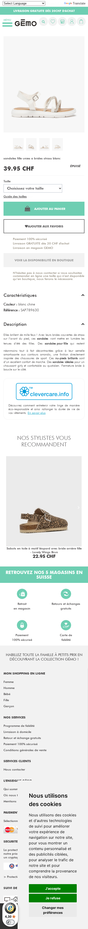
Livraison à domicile (17, 732)
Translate (79, 3)
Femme (9, 682)
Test (30, 196)
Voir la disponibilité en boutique (44, 260)
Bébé (7, 694)
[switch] (10, 922)
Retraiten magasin (22, 606)
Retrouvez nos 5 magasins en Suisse (44, 575)
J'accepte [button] (53, 888)
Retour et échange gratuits (22, 738)
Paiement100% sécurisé (22, 637)
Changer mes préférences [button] (53, 910)
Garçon (9, 706)
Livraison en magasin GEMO (33, 248)
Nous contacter (14, 769)
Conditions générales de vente (25, 750)
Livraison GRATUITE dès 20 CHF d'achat (41, 243)
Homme (9, 688)
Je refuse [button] (53, 898)
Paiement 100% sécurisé (30, 239)
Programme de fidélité (19, 726)
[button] (44, 296)
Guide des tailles (15, 196)
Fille (6, 700)
